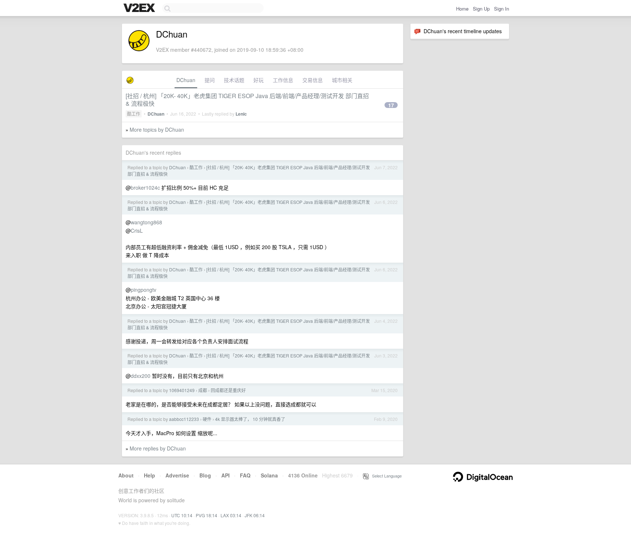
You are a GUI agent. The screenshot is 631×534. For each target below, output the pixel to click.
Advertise (177, 475)
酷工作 (133, 114)
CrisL (137, 230)
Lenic (241, 114)
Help (149, 475)
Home (462, 8)
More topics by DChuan (157, 129)
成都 (202, 390)
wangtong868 (146, 222)
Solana (269, 475)
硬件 (207, 419)
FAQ (245, 475)
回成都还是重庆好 (228, 390)
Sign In (501, 8)
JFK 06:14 (255, 515)
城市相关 (342, 80)
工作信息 (283, 80)
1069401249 (182, 390)
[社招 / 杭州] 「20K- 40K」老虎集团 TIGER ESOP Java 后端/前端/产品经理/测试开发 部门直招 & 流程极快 (247, 100)
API (225, 475)
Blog (205, 475)
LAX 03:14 (231, 515)
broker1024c (145, 187)
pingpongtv (143, 289)
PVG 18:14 (206, 515)
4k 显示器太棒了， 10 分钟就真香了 (250, 419)
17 (391, 105)
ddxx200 (140, 375)
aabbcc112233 (184, 419)
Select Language (385, 476)
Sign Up (481, 8)
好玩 (258, 80)
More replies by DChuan (158, 448)
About (126, 475)
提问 (209, 80)
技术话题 (234, 80)
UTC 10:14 (181, 515)
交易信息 (312, 80)
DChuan (185, 80)
